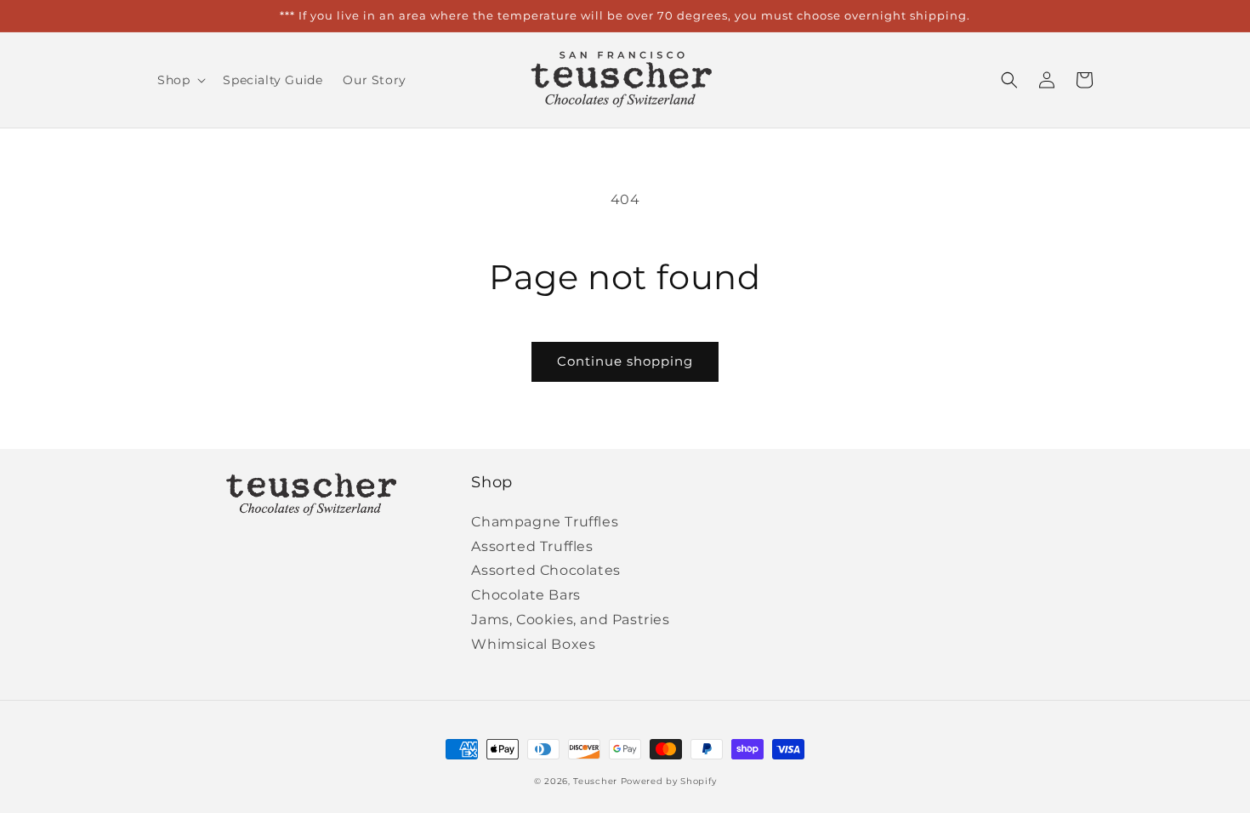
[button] (180, 80)
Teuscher (595, 781)
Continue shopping (625, 361)
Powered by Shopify (669, 781)
